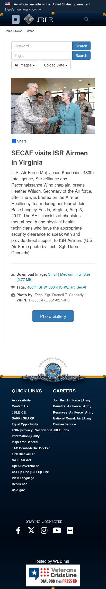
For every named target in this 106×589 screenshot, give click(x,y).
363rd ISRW (58, 287)
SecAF (82, 287)
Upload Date (54, 65)
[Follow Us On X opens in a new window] (31, 531)
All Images (24, 65)
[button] (23, 9)
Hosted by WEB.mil (51, 561)
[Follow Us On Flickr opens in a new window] (69, 531)
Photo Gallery (53, 316)
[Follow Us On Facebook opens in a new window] (18, 531)
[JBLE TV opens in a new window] (56, 531)
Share (22, 141)
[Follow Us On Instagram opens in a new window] (44, 531)
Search (81, 45)
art (72, 287)
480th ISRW (37, 287)
